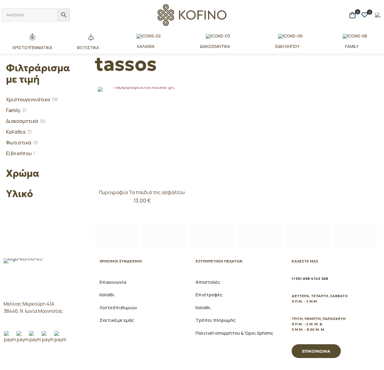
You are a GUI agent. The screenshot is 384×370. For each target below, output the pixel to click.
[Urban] (260, 235)
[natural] (308, 235)
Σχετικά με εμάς (117, 320)
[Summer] (212, 235)
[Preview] (177, 134)
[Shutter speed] (356, 235)
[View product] (177, 108)
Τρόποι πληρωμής (216, 320)
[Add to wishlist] (177, 121)
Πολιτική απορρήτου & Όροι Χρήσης (234, 333)
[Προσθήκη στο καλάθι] (177, 95)
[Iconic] (164, 235)
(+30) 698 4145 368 (310, 278)
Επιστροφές (209, 295)
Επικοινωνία (113, 282)
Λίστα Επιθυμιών (118, 307)
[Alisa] (115, 235)
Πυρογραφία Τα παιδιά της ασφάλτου (142, 192)
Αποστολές (208, 282)
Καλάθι (107, 295)
